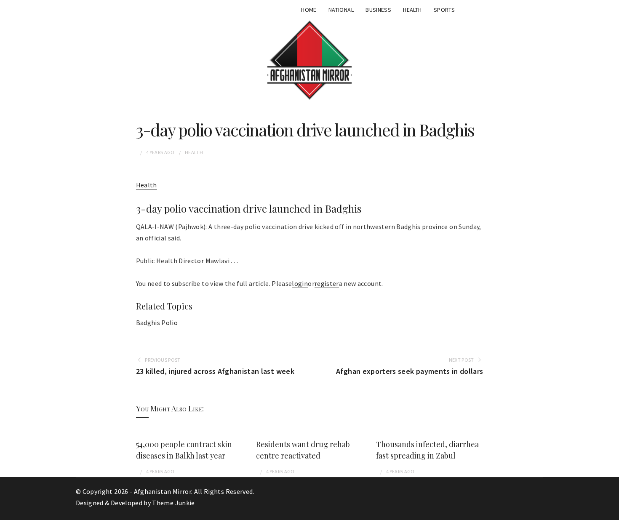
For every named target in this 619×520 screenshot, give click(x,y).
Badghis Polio (157, 322)
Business (378, 9)
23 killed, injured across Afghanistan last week (215, 371)
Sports (444, 9)
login (300, 283)
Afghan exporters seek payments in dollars (409, 371)
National (341, 9)
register (327, 283)
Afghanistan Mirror (162, 491)
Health (412, 9)
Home (308, 9)
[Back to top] (610, 511)
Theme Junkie (173, 503)
